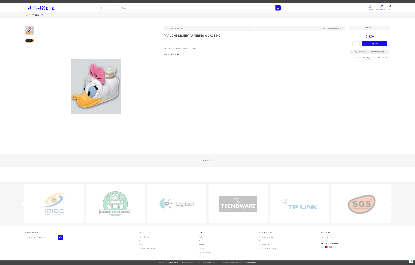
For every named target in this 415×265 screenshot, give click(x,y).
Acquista (374, 44)
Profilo (371, 9)
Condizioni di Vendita (266, 237)
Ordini (201, 241)
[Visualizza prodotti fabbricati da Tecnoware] (238, 203)
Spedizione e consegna (147, 249)
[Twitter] (323, 236)
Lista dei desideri (205, 253)
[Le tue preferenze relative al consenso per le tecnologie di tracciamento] (411, 261)
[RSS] (331, 236)
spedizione (252, 263)
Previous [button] (24, 204)
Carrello (201, 249)
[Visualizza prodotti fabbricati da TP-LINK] (299, 203)
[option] (54, 203)
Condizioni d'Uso (265, 245)
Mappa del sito (144, 237)
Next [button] (391, 204)
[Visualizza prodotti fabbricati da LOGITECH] (176, 203)
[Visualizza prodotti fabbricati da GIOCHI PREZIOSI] (115, 203)
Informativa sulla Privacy (267, 249)
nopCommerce (173, 263)
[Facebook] (327, 236)
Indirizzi (201, 245)
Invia (60, 237)
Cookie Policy (263, 241)
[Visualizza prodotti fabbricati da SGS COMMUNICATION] (361, 203)
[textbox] (197, 7)
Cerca (278, 7)
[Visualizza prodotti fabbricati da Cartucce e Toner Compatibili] (54, 203)
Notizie (141, 245)
